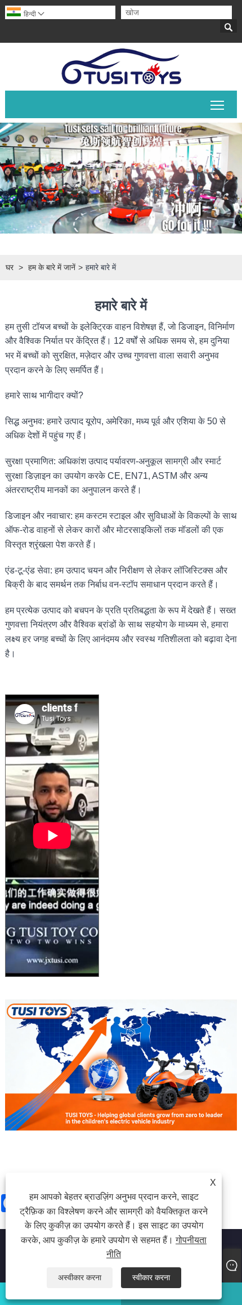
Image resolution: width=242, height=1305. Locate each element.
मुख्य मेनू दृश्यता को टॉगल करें (217, 104)
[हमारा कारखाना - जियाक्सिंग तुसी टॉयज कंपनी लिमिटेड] (121, 66)
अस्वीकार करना (79, 1277)
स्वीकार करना (151, 1277)
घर (10, 267)
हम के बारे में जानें (51, 267)
